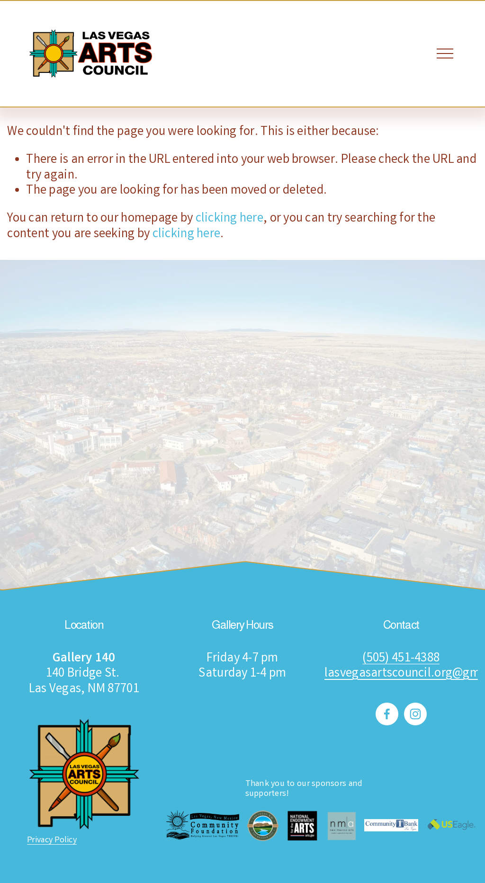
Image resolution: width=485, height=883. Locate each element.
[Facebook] (387, 714)
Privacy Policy (52, 841)
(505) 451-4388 (401, 659)
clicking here (230, 219)
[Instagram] (415, 714)
